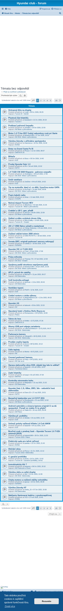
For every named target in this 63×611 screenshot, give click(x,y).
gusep (27, 482)
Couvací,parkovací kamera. (20, 357)
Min (26, 474)
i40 (16, 353)
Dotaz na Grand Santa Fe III (20, 149)
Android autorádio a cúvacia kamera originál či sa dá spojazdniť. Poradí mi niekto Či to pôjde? (32, 407)
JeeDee (27, 182)
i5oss (27, 158)
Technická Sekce (21, 369)
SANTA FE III (19, 152)
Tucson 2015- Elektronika (24, 453)
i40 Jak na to (19, 361)
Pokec (17, 315)
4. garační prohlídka (17, 457)
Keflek (27, 321)
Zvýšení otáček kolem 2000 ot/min (23, 234)
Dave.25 (28, 392)
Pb (26, 166)
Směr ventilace (15, 180)
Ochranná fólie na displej (19, 110)
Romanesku (29, 313)
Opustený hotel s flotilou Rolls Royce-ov (26, 311)
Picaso (27, 151)
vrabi (26, 112)
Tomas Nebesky (30, 228)
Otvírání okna (14, 449)
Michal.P (28, 274)
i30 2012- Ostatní (21, 261)
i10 (16, 307)
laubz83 (27, 367)
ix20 (16, 160)
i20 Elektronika (20, 284)
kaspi (27, 375)
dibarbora (28, 205)
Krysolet (28, 189)
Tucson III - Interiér (22, 114)
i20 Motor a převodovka (23, 214)
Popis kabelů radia (16, 195)
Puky (26, 359)
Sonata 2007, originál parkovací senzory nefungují (31, 241)
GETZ (17, 168)
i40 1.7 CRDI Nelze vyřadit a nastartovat (26, 226)
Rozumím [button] (46, 601)
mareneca (28, 143)
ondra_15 (28, 489)
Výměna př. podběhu (17, 416)
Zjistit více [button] (10, 606)
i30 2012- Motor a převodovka (25, 191)
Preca (27, 451)
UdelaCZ (28, 243)
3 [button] (44, 100)
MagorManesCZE (31, 297)
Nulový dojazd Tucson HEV (20, 203)
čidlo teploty (14, 350)
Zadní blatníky (14, 373)
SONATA (18, 245)
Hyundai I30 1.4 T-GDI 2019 (20, 249)
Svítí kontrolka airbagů (18, 280)
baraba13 (28, 120)
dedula (27, 418)
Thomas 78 (29, 259)
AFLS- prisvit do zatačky (19, 272)
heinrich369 (29, 435)
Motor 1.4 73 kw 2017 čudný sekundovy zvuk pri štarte (32, 133)
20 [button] (56, 100)
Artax (27, 197)
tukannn (27, 466)
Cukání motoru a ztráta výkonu (22, 295)
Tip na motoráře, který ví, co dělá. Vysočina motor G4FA (33, 187)
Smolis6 (27, 127)
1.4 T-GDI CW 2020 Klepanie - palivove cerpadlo (29, 172)
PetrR (27, 290)
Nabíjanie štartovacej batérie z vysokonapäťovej (30, 495)
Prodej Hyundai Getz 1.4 (19, 164)
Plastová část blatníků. (18, 118)
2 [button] (40, 100)
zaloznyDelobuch (31, 328)
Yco (26, 497)
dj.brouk (27, 282)
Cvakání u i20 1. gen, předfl (20, 210)
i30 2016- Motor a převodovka (25, 137)
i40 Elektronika (20, 276)
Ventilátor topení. (16, 288)
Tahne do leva (14, 319)
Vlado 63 (28, 410)
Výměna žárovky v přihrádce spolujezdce (27, 141)
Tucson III (18, 237)
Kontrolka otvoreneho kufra (20, 380)
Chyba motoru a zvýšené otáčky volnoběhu (27, 480)
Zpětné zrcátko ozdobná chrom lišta (24, 218)
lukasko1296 (29, 135)
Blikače (11, 156)
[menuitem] (8, 9)
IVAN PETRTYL (30, 236)
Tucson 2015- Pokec (22, 437)
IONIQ (17, 499)
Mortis (27, 352)
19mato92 (28, 336)
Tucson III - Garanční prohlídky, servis (29, 460)
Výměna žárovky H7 (17, 487)
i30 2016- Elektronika (22, 330)
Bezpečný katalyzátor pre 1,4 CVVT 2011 (26, 398)
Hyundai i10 (13, 303)
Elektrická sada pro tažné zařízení (23, 441)
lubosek (27, 305)
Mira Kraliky (29, 220)
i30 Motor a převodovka (23, 402)
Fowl (26, 251)
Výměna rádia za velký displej (21, 472)
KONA (17, 145)
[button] (33, 100)
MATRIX (18, 376)
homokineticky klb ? (17, 464)
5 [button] (50, 100)
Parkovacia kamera (16, 334)
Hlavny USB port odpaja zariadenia (24, 326)
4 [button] (47, 100)
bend (26, 459)
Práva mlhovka (15, 257)
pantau (27, 443)
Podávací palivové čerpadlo (20, 126)
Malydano (28, 382)
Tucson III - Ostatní (22, 222)
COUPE (18, 199)
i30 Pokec (18, 412)
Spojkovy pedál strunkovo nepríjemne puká (28, 265)
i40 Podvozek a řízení (23, 468)
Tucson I (18, 121)
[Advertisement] (31, 51)
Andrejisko (28, 174)
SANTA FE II (19, 322)
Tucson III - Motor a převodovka (26, 206)
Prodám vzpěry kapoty (18, 342)
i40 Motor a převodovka (23, 129)
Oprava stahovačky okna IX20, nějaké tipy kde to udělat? (33, 365)
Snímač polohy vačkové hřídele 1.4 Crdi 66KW (29, 423)
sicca (27, 344)
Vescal (27, 212)
